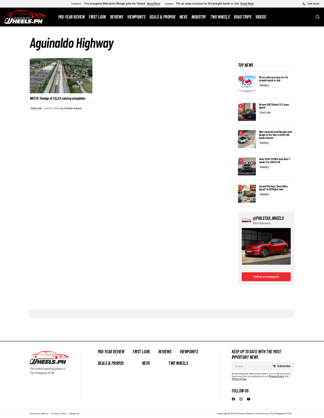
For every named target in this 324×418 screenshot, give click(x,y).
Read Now (153, 3)
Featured (76, 3)
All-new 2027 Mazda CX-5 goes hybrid (274, 106)
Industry (169, 3)
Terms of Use (239, 379)
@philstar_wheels (268, 218)
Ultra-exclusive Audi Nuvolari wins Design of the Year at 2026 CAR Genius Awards (275, 134)
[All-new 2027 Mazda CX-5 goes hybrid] (247, 112)
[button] (310, 4)
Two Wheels (178, 363)
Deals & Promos (111, 363)
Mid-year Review (111, 351)
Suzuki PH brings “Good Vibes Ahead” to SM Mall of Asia (273, 188)
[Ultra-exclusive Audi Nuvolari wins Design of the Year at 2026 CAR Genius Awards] (247, 139)
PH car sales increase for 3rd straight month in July (207, 3)
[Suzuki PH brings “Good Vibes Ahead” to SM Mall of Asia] (247, 194)
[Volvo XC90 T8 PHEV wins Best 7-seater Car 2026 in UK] (247, 166)
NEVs (146, 363)
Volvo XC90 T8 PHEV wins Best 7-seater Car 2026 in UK (275, 160)
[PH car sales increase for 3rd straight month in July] (247, 85)
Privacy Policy (276, 376)
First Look (36, 108)
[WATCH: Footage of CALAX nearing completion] (61, 75)
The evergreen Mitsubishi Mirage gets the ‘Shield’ (114, 3)
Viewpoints (189, 351)
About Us (74, 413)
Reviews (164, 351)
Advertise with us (39, 413)
